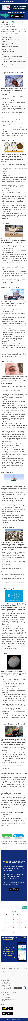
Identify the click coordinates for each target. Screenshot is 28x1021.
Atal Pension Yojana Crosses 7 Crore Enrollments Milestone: (15, 62)
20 (17, 925)
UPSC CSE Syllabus (6, 997)
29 (25, 927)
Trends (3, 1000)
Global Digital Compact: (8, 53)
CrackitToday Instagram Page (8, 987)
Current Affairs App (6, 982)
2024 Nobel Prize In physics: (9, 43)
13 (17, 922)
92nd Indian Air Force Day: (9, 49)
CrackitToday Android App (7, 983)
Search (2, 905)
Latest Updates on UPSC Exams (8, 999)
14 (21, 922)
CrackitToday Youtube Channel (8, 988)
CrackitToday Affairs (7, 2)
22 (25, 925)
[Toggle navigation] (26, 2)
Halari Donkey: (6, 44)
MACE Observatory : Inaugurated (10, 46)
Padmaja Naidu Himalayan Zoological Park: (13, 56)
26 (13, 927)
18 (9, 925)
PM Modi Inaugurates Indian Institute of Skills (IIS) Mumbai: (14, 58)
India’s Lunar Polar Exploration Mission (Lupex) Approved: (14, 65)
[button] (25, 988)
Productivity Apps (6, 985)
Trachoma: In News (7, 48)
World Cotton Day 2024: (8, 51)
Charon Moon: (6, 54)
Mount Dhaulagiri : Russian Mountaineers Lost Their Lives (13, 40)
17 (6, 925)
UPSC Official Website (6, 994)
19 (13, 925)
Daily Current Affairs (6, 831)
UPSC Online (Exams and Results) (9, 996)
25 (9, 927)
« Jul (14, 932)
